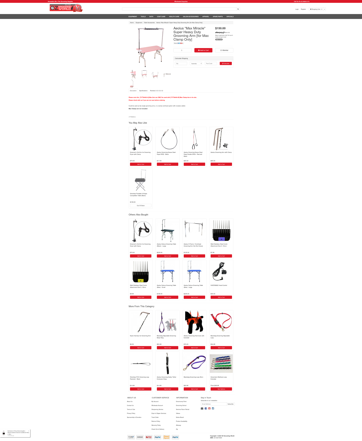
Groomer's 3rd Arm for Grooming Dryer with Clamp (140, 153)
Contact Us (130, 405)
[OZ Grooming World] (60, 8)
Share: (176, 43)
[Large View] (133, 74)
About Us (129, 401)
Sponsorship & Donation (134, 417)
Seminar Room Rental (182, 409)
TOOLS (143, 16)
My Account (154, 401)
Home (132, 22)
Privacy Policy (131, 413)
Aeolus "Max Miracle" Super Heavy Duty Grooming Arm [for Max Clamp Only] (179, 22)
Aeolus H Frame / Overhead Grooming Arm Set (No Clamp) (193, 245)
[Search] (238, 9)
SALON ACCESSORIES (191, 16)
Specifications (143, 91)
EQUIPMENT (132, 16)
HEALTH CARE (174, 16)
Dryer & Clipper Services (158, 413)
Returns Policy (155, 421)
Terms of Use (131, 409)
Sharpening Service (157, 409)
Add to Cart (204, 50)
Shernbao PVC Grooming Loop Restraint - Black (139, 378)
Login (297, 9)
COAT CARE (161, 16)
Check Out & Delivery (157, 429)
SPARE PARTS (218, 16)
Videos (178, 413)
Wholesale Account (157, 405)
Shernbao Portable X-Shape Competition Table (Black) (138, 194)
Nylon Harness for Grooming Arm (140, 336)
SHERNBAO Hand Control (219, 285)
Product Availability (181, 421)
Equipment (139, 22)
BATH (151, 16)
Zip (177, 429)
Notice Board (180, 417)
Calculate (226, 63)
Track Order (155, 417)
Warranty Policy (156, 425)
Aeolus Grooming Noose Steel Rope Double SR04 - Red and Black (193, 154)
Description (133, 91)
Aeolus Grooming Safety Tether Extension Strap (166, 378)
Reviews (152, 91)
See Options (221, 389)
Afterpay (178, 425)
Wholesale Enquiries (181, 1)
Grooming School (181, 405)
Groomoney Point (181, 401)
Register (303, 9)
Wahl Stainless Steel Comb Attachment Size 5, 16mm (138, 286)
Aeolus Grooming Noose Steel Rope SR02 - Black (166, 153)
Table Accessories (149, 22)
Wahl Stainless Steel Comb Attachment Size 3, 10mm (219, 245)
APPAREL (205, 16)
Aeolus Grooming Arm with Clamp (221, 152)
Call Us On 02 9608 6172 (301, 1)
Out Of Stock (141, 205)
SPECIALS (230, 16)
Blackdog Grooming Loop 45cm (193, 377)
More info (227, 32)
